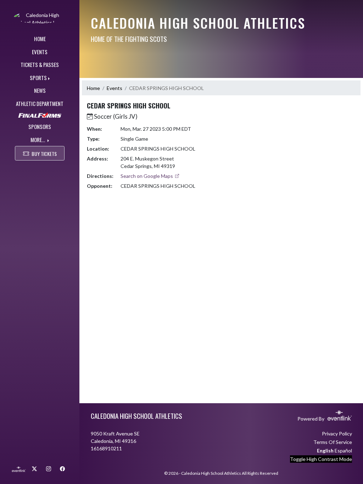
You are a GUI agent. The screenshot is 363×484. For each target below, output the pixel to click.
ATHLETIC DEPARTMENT (39, 103)
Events (114, 88)
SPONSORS (39, 126)
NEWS (40, 90)
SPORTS (38, 77)
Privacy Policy (337, 433)
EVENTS (40, 52)
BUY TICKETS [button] (44, 153)
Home (93, 88)
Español (343, 451)
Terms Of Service (332, 442)
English (325, 451)
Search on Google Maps (147, 176)
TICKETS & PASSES (40, 64)
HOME (40, 39)
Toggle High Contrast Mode (321, 459)
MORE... (38, 139)
